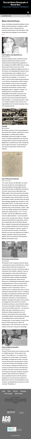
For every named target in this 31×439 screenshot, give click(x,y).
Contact (15, 391)
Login (3, 391)
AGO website (19, 393)
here (3, 34)
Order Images (8, 393)
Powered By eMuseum (15, 435)
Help (9, 391)
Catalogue (23, 391)
